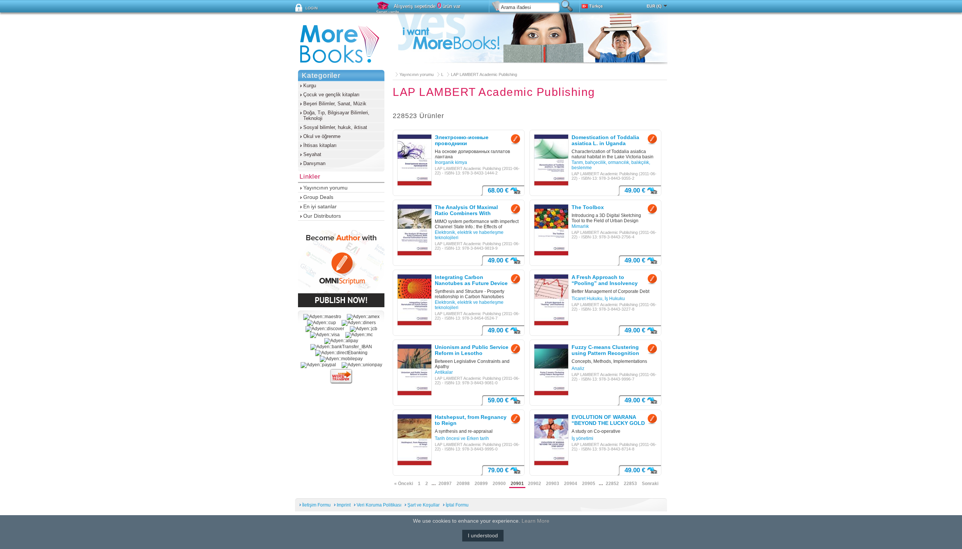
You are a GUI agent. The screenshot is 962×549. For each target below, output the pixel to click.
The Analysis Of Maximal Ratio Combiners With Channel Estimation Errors (468, 210)
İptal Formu (457, 505)
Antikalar (444, 372)
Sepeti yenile (387, 12)
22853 (630, 483)
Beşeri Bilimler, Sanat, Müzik (334, 103)
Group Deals (318, 197)
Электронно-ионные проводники (462, 140)
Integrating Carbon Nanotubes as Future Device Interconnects (471, 280)
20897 (445, 483)
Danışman (314, 163)
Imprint (344, 505)
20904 (570, 483)
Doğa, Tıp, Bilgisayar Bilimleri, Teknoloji (336, 115)
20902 (534, 483)
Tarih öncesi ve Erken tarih (462, 438)
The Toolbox (588, 207)
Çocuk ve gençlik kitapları (331, 94)
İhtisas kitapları (320, 145)
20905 (588, 483)
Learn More (535, 521)
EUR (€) (654, 6)
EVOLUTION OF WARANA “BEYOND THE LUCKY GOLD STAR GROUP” (608, 420)
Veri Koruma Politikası (379, 505)
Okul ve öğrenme (321, 136)
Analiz (578, 368)
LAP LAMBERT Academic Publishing (484, 74)
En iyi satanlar (320, 206)
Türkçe (596, 6)
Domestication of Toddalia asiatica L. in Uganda (605, 140)
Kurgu (309, 85)
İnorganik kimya (451, 162)
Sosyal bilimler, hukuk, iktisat (335, 127)
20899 (481, 483)
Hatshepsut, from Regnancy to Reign (471, 420)
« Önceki (403, 483)
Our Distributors (322, 216)
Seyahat (312, 154)
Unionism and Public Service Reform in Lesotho (471, 350)
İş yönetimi (582, 438)
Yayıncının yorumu (416, 74)
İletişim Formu (316, 505)
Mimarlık (580, 226)
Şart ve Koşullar (423, 505)
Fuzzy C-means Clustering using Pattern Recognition (605, 350)
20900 (499, 483)
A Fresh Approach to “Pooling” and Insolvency (605, 280)
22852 (612, 483)
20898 (463, 483)
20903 (552, 483)
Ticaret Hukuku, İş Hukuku (598, 298)
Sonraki (650, 483)
